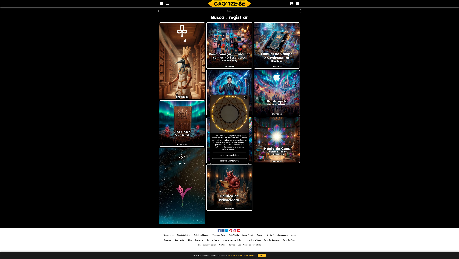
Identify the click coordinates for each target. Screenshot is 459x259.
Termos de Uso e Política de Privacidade (241, 255)
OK (261, 255)
